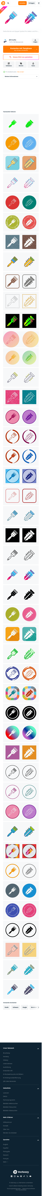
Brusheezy (6, 1052)
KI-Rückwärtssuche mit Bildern (13, 1073)
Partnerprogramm (9, 1099)
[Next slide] (34, 1006)
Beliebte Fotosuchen (9, 1106)
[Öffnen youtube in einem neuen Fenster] (29, 1175)
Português (6, 1151)
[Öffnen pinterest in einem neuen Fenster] (20, 1175)
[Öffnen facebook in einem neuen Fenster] (11, 1175)
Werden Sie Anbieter (10, 1132)
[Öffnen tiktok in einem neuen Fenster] (23, 1175)
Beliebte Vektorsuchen (10, 1103)
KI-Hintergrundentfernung (12, 1077)
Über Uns (6, 1128)
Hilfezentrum (7, 1121)
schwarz (15, 1006)
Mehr (5, 1161)
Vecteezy (6, 1056)
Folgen (35, 42)
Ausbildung (7, 1066)
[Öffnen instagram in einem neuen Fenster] (14, 1175)
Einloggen (32, 3)
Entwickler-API (8, 1070)
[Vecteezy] (3, 3)
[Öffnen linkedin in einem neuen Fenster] (17, 1175)
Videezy (5, 1059)
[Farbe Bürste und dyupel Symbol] (20, 122)
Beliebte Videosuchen (10, 1110)
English (5, 1144)
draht (6, 1006)
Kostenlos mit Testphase (21, 49)
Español (5, 1147)
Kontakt (5, 1125)
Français (6, 1158)
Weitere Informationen (11, 76)
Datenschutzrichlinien (28, 1188)
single (25, 1006)
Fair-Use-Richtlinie (20, 1189)
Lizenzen (6, 1092)
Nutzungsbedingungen (13, 1188)
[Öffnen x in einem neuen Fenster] (26, 1175)
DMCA (5, 1096)
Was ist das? (20, 72)
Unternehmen (7, 1063)
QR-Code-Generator (9, 1080)
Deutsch (5, 1154)
